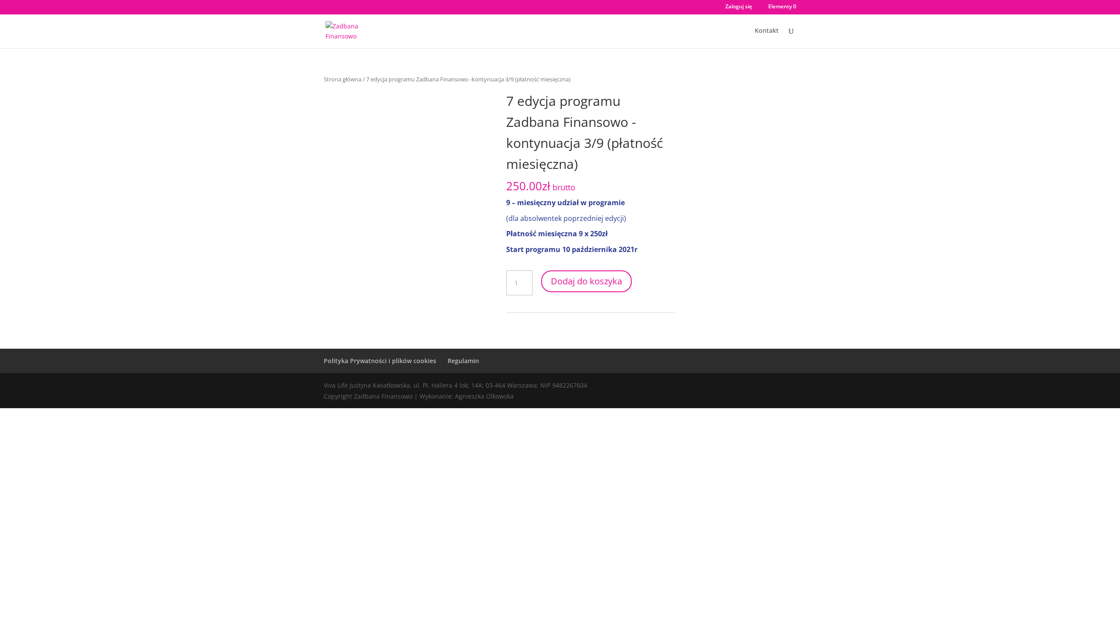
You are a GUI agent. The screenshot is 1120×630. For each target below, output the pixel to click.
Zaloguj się (738, 7)
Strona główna (342, 79)
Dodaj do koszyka (586, 281)
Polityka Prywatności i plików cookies (380, 361)
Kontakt (767, 31)
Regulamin (463, 361)
